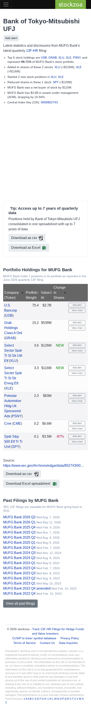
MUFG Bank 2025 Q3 (19, 532)
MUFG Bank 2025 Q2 (19, 537)
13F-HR (32, 50)
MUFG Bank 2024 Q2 (19, 558)
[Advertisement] (45, 153)
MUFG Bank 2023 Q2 (19, 578)
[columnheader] (14, 293)
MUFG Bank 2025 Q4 (19, 527)
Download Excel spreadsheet (28, 483)
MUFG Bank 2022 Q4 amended (27, 588)
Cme (7, 423)
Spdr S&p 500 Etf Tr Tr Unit (13, 441)
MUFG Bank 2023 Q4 (19, 568)
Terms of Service (24, 643)
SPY (56, 82)
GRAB (52, 57)
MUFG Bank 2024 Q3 (19, 553)
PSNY (76, 57)
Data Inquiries (68, 643)
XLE (68, 57)
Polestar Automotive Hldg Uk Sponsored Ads (12, 406)
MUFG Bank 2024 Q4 (19, 547)
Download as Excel (25, 247)
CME (17, 423)
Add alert (11, 38)
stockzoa (71, 4)
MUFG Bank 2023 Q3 (19, 573)
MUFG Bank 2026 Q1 (19, 522)
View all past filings (20, 603)
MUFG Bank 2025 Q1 (19, 542)
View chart (77, 310)
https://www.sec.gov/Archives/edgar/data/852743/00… (43, 465)
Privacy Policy (70, 638)
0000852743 (49, 102)
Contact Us (47, 643)
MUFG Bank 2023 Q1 (19, 583)
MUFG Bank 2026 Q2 (19, 517)
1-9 (25, 699)
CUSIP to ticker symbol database (34, 638)
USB (44, 57)
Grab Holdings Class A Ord (13, 328)
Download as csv (24, 238)
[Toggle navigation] (6, 4)
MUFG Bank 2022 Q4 (19, 593)
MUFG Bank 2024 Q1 (19, 563)
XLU (61, 57)
